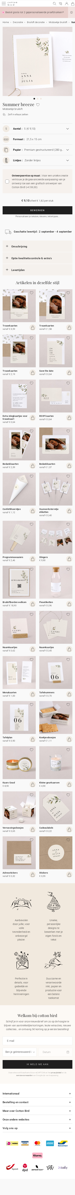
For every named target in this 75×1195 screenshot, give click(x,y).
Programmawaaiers (13, 557)
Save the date (46, 371)
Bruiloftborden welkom (14, 602)
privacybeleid (56, 1073)
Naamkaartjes (10, 647)
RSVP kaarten (46, 416)
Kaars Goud (9, 782)
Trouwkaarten (10, 325)
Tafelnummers (47, 692)
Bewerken (37, 210)
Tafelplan (7, 737)
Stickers (43, 872)
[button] (71, 12)
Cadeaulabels (46, 827)
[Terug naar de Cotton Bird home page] (12, 5)
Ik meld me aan (37, 1064)
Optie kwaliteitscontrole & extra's (31, 258)
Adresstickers (10, 872)
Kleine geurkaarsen (49, 782)
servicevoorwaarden (24, 1075)
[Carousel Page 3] (41, 98)
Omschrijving (19, 246)
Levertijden (18, 270)
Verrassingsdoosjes (13, 827)
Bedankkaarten (10, 464)
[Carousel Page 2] (37, 98)
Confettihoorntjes (12, 509)
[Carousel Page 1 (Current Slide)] (34, 98)
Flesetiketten (46, 602)
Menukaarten (9, 692)
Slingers (43, 557)
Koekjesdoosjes (47, 737)
